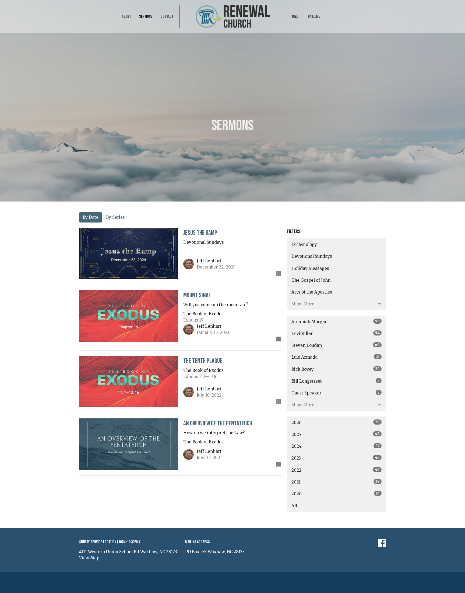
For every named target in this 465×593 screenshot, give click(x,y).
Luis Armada (335, 357)
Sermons (146, 16)
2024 (335, 446)
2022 (335, 470)
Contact (167, 16)
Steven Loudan (335, 345)
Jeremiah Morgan (335, 321)
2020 (335, 493)
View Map (89, 557)
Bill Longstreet (335, 381)
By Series (115, 217)
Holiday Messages (310, 268)
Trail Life (313, 16)
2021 (335, 482)
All (294, 505)
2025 (335, 434)
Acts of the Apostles (311, 292)
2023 (335, 458)
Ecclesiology (304, 244)
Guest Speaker (335, 393)
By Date (90, 217)
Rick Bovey (335, 369)
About (126, 16)
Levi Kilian (335, 333)
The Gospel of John (310, 280)
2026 (335, 422)
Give (295, 16)
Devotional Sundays (311, 256)
